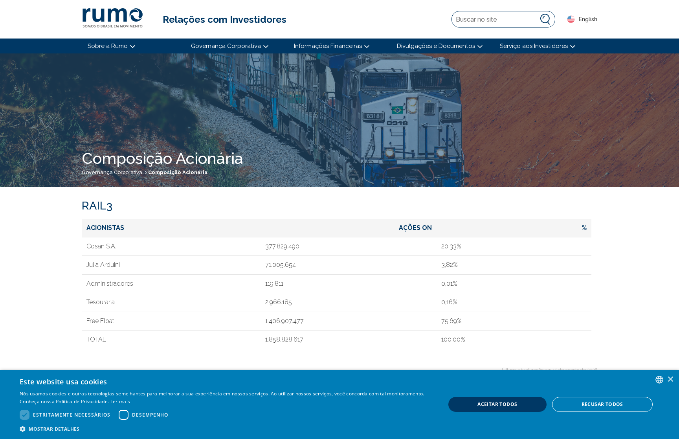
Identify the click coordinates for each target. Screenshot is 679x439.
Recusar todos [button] (602, 404)
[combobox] (659, 380)
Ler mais (120, 401)
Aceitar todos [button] (497, 404)
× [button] (670, 379)
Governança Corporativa (112, 172)
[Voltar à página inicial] (116, 19)
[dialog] (339, 404)
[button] (226, 428)
